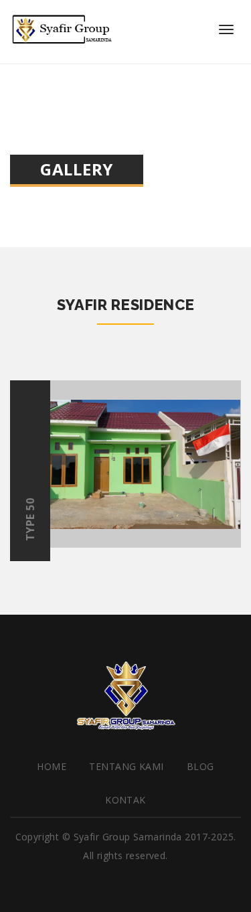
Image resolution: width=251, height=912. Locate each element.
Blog (200, 766)
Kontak (125, 799)
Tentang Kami (126, 766)
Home (51, 766)
